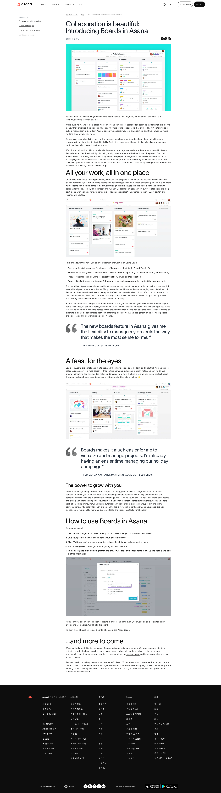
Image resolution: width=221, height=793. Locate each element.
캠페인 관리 (75, 704)
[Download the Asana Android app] (169, 786)
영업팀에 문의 (185, 4)
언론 (156, 733)
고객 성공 (130, 743)
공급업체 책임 (160, 753)
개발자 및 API (132, 748)
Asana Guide (124, 630)
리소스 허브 (131, 729)
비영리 (101, 758)
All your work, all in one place (30, 21)
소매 (100, 738)
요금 (80, 4)
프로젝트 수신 (76, 748)
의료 (100, 733)
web (83, 165)
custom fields (161, 179)
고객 (156, 714)
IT (99, 719)
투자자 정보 (159, 738)
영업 (100, 729)
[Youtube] (103, 786)
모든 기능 (46, 709)
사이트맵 (130, 758)
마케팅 (101, 709)
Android (98, 165)
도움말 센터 (131, 704)
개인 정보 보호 (161, 748)
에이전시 (102, 763)
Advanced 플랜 (49, 729)
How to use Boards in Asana (29, 30)
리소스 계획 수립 (78, 738)
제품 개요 (46, 704)
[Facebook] (99, 786)
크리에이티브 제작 (78, 714)
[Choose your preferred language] (164, 4)
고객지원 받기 (132, 709)
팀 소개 (157, 704)
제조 (100, 753)
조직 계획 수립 (77, 729)
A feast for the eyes (26, 26)
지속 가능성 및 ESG (163, 758)
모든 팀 (101, 768)
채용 (156, 719)
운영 (100, 714)
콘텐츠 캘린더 (76, 709)
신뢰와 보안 (159, 743)
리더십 (157, 709)
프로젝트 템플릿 (133, 738)
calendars (152, 497)
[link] (72, 15)
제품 (42, 4)
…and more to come (26, 35)
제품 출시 (74, 733)
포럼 (128, 724)
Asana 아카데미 (133, 714)
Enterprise (47, 733)
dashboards (163, 497)
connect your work (137, 303)
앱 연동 (45, 738)
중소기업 (102, 704)
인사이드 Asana (161, 724)
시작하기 (199, 4)
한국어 (71, 786)
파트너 (129, 753)
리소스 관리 (47, 753)
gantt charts (80, 501)
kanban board (154, 186)
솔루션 (54, 4)
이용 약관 (119, 786)
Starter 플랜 (47, 724)
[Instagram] (94, 786)
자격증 (129, 719)
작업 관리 (74, 753)
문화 (156, 729)
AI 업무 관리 (48, 743)
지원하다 (68, 4)
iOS (88, 165)
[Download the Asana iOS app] (153, 786)
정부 (100, 743)
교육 (100, 748)
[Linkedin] (90, 786)
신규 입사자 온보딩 (79, 724)
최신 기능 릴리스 (50, 714)
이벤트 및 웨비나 (134, 733)
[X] (86, 786)
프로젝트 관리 (48, 748)
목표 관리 (74, 719)
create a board (133, 654)
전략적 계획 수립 (78, 743)
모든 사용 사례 (77, 758)
